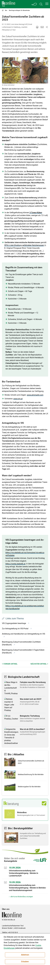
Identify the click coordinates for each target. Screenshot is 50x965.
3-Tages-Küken (36, 212)
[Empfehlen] (42, 27)
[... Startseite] (8, 4)
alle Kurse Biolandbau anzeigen (21, 897)
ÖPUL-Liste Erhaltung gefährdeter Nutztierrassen (24, 245)
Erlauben (25, 961)
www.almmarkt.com (35, 395)
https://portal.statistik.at (15, 564)
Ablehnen (25, 955)
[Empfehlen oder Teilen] (46, 27)
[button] (46, 3)
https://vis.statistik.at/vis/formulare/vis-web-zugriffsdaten (24, 553)
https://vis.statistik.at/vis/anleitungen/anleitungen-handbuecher (24, 607)
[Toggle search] (41, 4)
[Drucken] (37, 27)
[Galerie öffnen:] (25, 70)
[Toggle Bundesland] (34, 4)
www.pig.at (18, 399)
